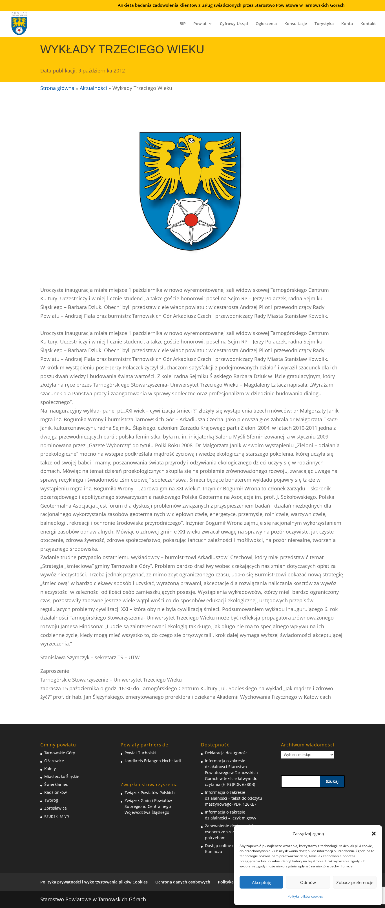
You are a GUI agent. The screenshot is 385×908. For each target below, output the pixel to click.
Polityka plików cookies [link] (305, 896)
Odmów (308, 882)
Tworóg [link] (51, 800)
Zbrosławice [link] (55, 808)
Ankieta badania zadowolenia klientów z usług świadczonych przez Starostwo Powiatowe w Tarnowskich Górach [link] (231, 5)
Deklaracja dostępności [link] (227, 752)
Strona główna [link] (57, 88)
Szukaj (332, 781)
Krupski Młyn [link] (56, 816)
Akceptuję (261, 882)
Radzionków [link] (55, 792)
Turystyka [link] (324, 24)
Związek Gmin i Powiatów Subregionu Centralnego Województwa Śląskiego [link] (148, 806)
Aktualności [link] (93, 88)
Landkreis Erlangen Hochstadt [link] (153, 760)
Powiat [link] (200, 24)
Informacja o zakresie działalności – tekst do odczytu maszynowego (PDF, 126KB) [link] (233, 798)
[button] (374, 833)
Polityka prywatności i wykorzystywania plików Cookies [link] (94, 882)
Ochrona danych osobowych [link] (182, 882)
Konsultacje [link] (295, 24)
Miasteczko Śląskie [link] (61, 776)
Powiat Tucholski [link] (140, 752)
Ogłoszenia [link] (266, 24)
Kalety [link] (50, 768)
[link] (19, 22)
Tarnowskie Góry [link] (59, 752)
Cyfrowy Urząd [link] (234, 24)
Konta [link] (347, 24)
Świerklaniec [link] (56, 784)
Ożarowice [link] (54, 760)
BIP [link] (183, 24)
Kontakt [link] (368, 24)
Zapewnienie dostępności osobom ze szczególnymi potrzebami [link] (229, 831)
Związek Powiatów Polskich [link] (150, 792)
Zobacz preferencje (354, 882)
